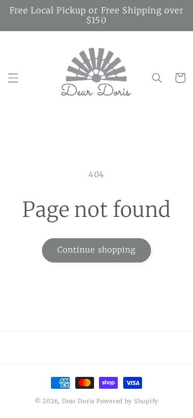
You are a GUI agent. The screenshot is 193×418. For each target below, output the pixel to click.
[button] (12, 77)
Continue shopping (96, 250)
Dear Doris (79, 401)
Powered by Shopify (127, 401)
